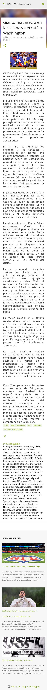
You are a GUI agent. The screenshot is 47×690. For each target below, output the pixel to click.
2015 (6, 425)
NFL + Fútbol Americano (19, 4)
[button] (4, 46)
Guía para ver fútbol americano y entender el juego (21, 567)
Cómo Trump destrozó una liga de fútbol (17, 660)
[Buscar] (43, 4)
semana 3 (37, 425)
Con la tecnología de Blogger (25, 686)
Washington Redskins (13, 430)
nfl (29, 425)
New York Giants (18, 425)
